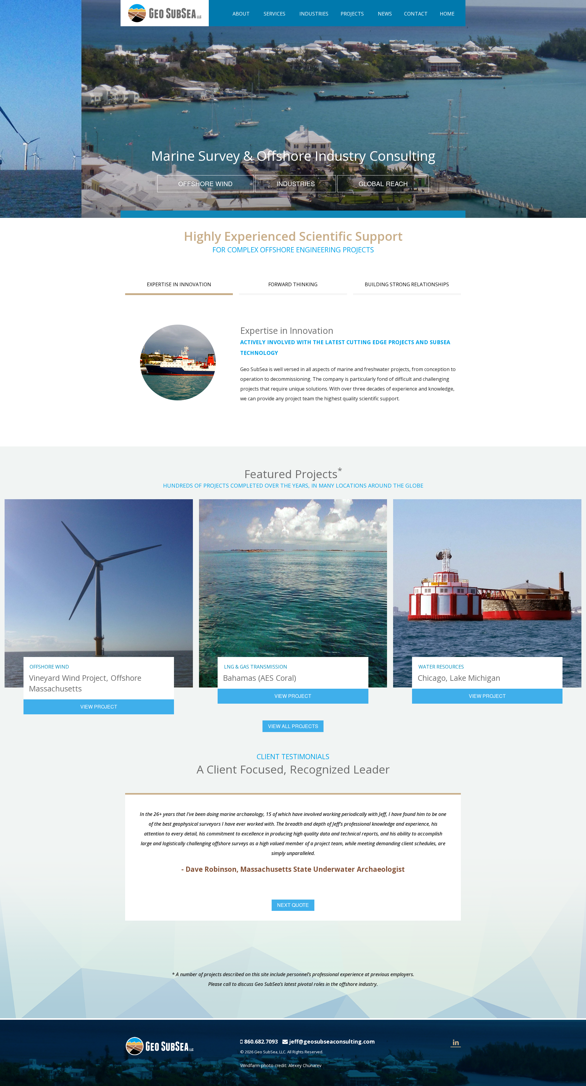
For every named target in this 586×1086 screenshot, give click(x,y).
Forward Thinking (292, 284)
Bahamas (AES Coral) (259, 678)
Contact (416, 13)
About (241, 13)
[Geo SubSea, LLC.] (164, 12)
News (385, 13)
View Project (98, 706)
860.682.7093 (261, 1041)
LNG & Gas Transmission (255, 666)
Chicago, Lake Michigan (459, 678)
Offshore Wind (205, 183)
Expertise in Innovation (179, 284)
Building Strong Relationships (407, 284)
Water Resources (441, 666)
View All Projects (293, 726)
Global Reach (383, 183)
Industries (313, 13)
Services (274, 13)
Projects (352, 13)
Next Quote (293, 904)
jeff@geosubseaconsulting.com (332, 1041)
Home (447, 13)
